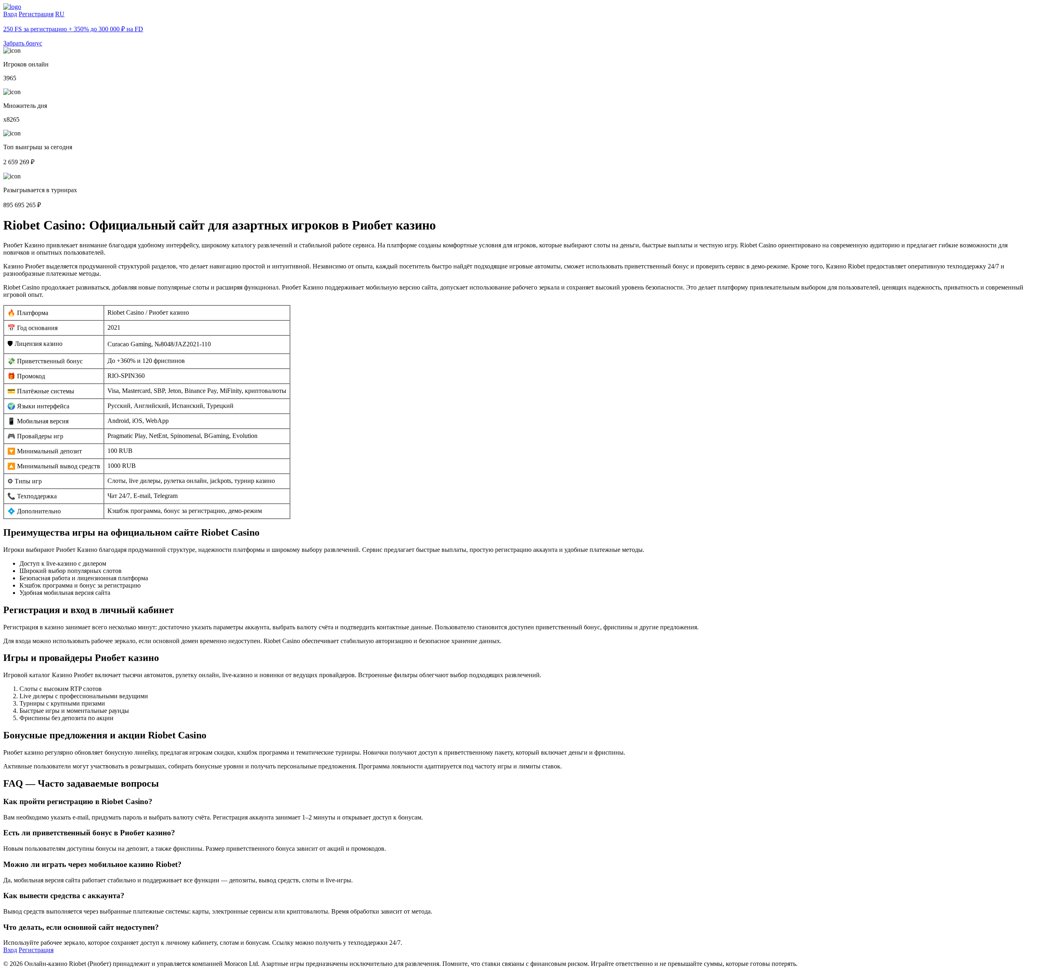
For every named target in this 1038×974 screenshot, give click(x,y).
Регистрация (36, 14)
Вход (10, 14)
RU (59, 14)
